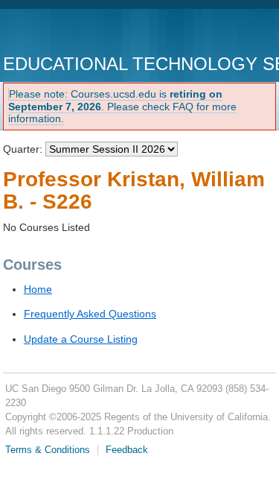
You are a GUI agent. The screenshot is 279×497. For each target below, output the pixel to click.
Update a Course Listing (81, 339)
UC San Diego (88, 33)
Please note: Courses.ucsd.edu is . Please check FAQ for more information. (122, 106)
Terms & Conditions (47, 450)
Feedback (127, 450)
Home (38, 289)
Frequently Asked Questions (90, 314)
